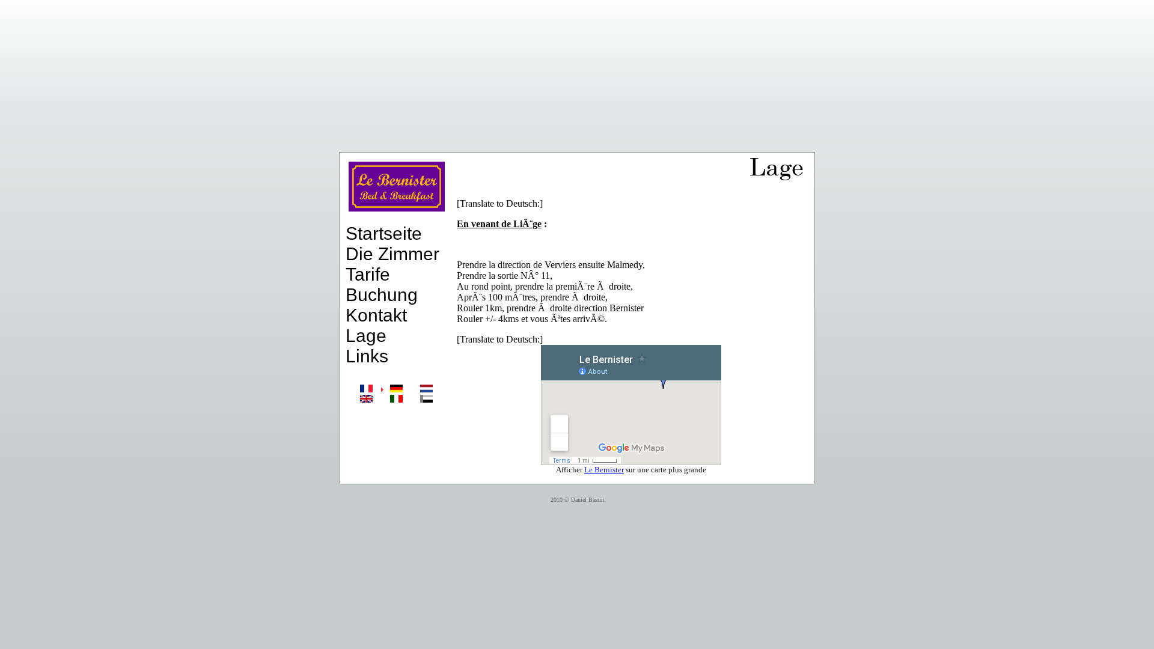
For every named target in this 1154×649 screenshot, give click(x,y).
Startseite (384, 233)
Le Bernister (604, 469)
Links (367, 356)
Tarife (368, 274)
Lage (366, 336)
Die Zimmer (392, 254)
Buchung (382, 295)
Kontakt (376, 315)
